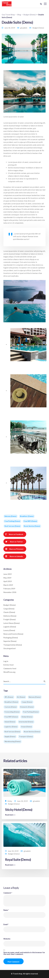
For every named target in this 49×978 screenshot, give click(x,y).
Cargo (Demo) (8, 609)
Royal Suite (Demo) (18, 859)
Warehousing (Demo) (13, 741)
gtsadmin (23, 28)
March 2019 (8, 585)
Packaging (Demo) (10, 638)
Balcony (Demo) (11, 516)
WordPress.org (9, 672)
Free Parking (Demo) (12, 521)
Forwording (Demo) (12, 712)
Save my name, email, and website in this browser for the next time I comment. (24, 953)
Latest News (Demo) (11, 623)
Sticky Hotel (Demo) (18, 810)
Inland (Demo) (10, 722)
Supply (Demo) (10, 736)
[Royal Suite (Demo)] (24, 835)
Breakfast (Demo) (27, 516)
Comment (7, 893)
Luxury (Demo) (9, 630)
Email (6, 924)
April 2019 (7, 581)
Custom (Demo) (11, 707)
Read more (9, 815)
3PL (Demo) (9, 697)
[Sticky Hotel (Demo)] (24, 783)
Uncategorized (9, 648)
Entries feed (8, 665)
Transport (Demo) (26, 736)
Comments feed (9, 668)
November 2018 (9, 592)
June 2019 (7, 574)
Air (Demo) (21, 697)
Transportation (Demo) (12, 645)
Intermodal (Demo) (26, 722)
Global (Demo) (26, 717)
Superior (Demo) (9, 641)
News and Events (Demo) (13, 634)
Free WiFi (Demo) (30, 521)
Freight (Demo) (9, 619)
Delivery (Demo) (9, 616)
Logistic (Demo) (9, 627)
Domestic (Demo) (27, 707)
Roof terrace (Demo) (12, 526)
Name (6, 910)
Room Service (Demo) (32, 526)
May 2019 (7, 578)
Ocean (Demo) (26, 727)
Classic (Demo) (9, 612)
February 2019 (9, 589)
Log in (5, 661)
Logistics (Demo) (11, 727)
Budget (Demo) (38, 28)
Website (6, 939)
